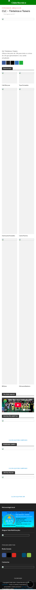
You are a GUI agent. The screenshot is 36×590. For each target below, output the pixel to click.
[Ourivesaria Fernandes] (9, 161)
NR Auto (4, 386)
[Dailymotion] (24, 555)
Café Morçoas (6, 85)
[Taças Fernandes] (26, 77)
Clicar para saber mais (8, 545)
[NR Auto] (9, 311)
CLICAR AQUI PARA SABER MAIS (18, 440)
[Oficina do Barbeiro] (26, 311)
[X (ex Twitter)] (19, 555)
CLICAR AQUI (18, 578)
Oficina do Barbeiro (24, 386)
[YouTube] (14, 555)
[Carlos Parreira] (26, 161)
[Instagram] (9, 555)
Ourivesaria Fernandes (8, 235)
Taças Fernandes (24, 85)
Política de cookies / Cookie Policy (23, 589)
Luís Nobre (5, 584)
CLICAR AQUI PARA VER (18, 496)
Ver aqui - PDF (26, 587)
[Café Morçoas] (9, 77)
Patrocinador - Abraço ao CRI (11, 8)
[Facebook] (4, 555)
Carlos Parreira (23, 235)
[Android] (29, 555)
